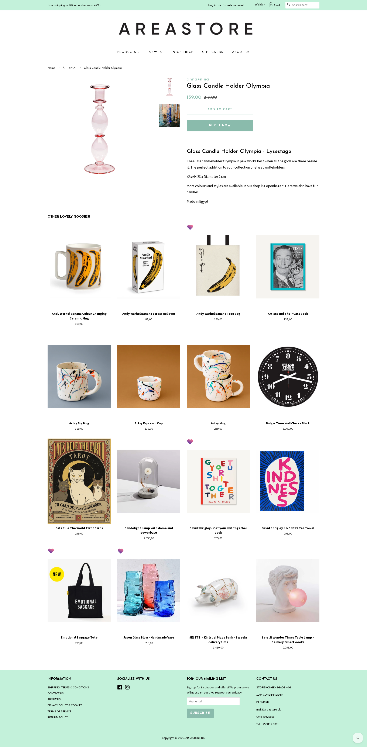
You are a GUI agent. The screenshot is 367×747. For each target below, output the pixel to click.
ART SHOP (69, 68)
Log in (212, 5)
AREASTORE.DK (195, 738)
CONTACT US (56, 693)
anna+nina (198, 79)
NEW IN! (156, 52)
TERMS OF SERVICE (59, 711)
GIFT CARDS (212, 52)
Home (51, 68)
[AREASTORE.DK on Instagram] (127, 688)
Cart (277, 5)
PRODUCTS (127, 52)
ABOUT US (241, 52)
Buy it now (220, 125)
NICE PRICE (182, 52)
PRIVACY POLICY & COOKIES (65, 705)
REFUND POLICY (58, 717)
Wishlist (260, 4)
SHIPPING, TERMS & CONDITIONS (68, 687)
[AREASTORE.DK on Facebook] (119, 688)
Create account (233, 5)
